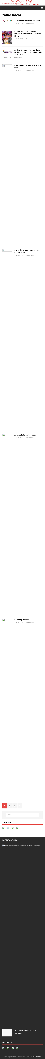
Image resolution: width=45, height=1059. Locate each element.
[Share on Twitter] (8, 828)
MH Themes (37, 1057)
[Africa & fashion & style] (22, 4)
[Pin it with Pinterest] (13, 828)
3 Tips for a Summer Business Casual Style (27, 251)
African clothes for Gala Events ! (28, 20)
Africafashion (30, 23)
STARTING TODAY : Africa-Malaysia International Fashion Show (27, 33)
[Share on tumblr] (17, 828)
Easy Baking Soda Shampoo (25, 1030)
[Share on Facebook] (3, 828)
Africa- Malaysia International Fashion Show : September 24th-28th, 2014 (28, 52)
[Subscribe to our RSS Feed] (13, 1048)
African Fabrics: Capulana (25, 435)
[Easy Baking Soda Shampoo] (7, 1035)
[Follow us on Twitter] (8, 1048)
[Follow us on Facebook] (3, 1048)
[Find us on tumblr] (17, 1048)
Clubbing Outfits (21, 619)
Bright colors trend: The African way (28, 66)
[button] (41, 8)
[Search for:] (22, 815)
